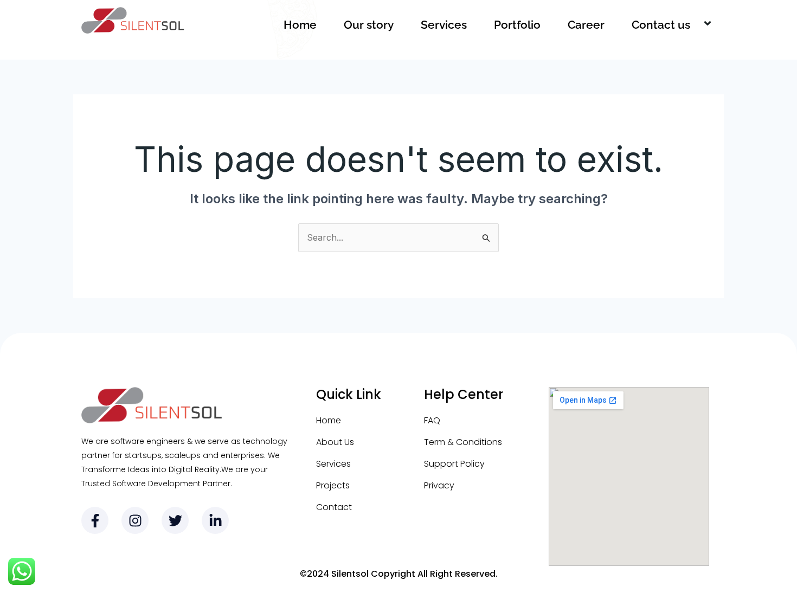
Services (444, 24)
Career (586, 24)
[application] (694, 25)
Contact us (661, 24)
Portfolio (517, 24)
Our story (369, 24)
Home (300, 24)
